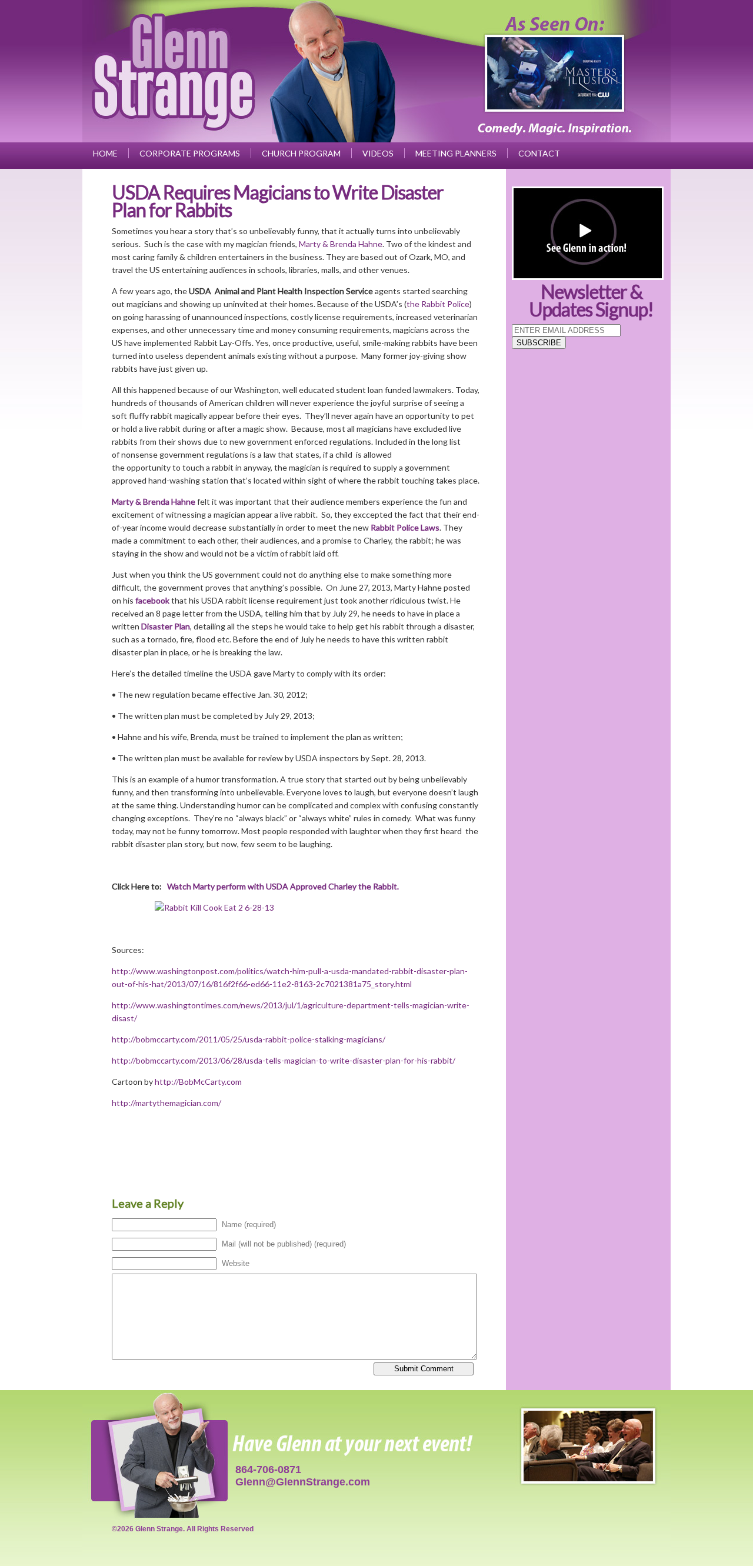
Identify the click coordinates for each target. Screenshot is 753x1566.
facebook (152, 600)
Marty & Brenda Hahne (340, 244)
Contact (539, 153)
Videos (378, 153)
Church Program (301, 153)
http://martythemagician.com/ (166, 1103)
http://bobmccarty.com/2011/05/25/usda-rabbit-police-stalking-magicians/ (248, 1039)
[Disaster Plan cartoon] (295, 907)
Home (105, 153)
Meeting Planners (456, 153)
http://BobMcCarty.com (198, 1082)
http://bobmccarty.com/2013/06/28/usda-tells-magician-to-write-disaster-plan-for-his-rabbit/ (283, 1060)
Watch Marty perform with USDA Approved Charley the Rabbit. (283, 886)
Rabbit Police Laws (405, 527)
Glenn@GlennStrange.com (302, 1482)
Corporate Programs (189, 153)
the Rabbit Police (438, 304)
